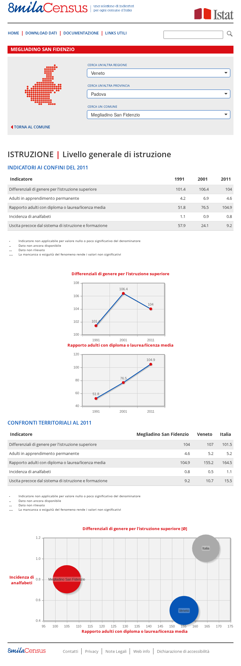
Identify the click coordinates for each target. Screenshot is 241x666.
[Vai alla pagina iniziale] (72, 9)
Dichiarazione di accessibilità (183, 651)
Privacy (92, 651)
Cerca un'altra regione (107, 65)
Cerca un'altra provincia (109, 85)
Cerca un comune (102, 106)
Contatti (70, 651)
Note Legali (115, 651)
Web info (141, 651)
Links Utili (116, 33)
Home (13, 33)
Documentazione (81, 33)
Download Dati (41, 33)
